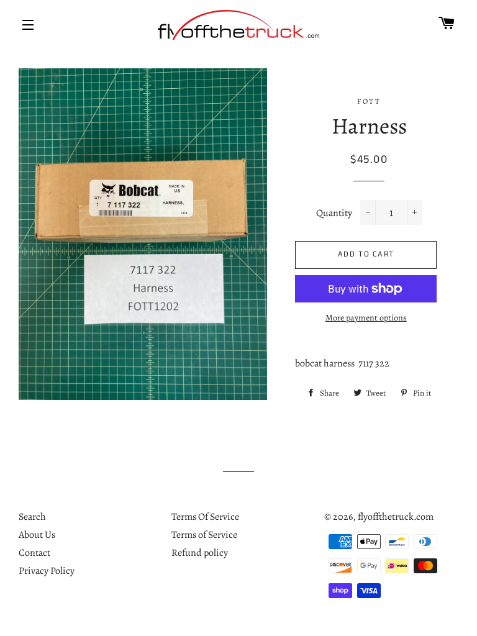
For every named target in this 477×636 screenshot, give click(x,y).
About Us (37, 535)
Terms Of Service (205, 517)
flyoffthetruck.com (396, 517)
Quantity (334, 213)
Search (32, 517)
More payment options (366, 318)
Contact (34, 553)
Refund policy (199, 553)
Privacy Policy (47, 571)
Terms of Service (204, 535)
